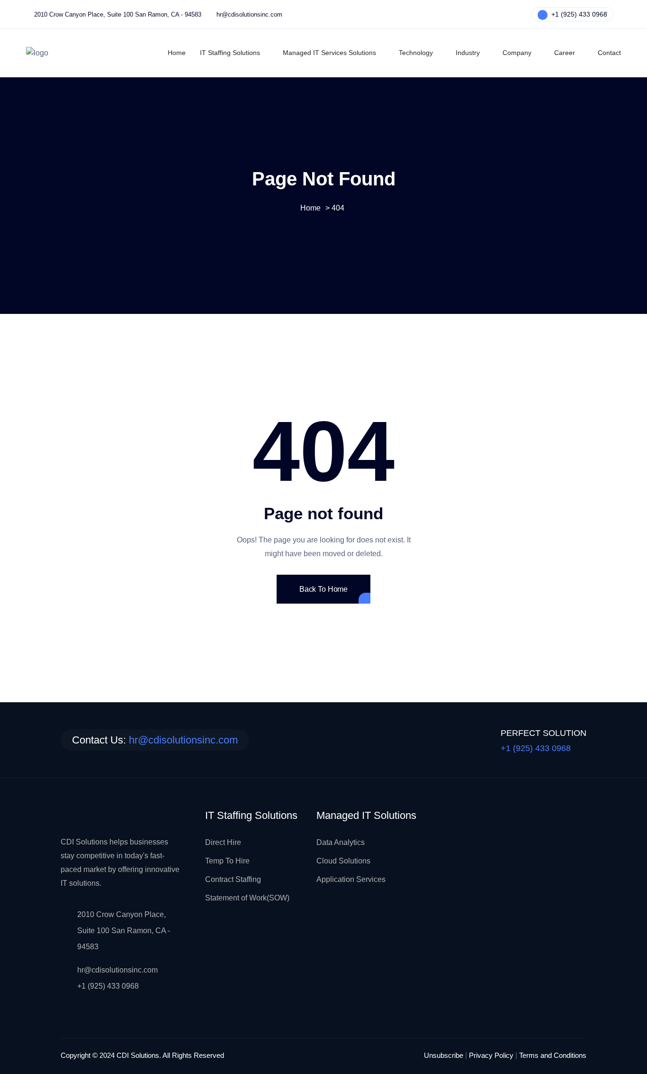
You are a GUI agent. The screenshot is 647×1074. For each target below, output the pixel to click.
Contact (609, 52)
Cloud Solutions (343, 861)
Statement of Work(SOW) (247, 898)
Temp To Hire (227, 861)
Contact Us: (155, 740)
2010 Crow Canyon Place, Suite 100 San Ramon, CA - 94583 (117, 14)
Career (564, 52)
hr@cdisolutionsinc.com (249, 14)
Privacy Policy (491, 1055)
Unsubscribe (443, 1055)
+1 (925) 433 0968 (578, 14)
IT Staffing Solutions (230, 52)
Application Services (351, 879)
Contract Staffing (233, 879)
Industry (468, 52)
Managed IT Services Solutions (329, 52)
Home (177, 52)
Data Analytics (340, 842)
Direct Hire (223, 842)
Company (517, 52)
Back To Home (323, 589)
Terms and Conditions (552, 1055)
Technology (416, 52)
